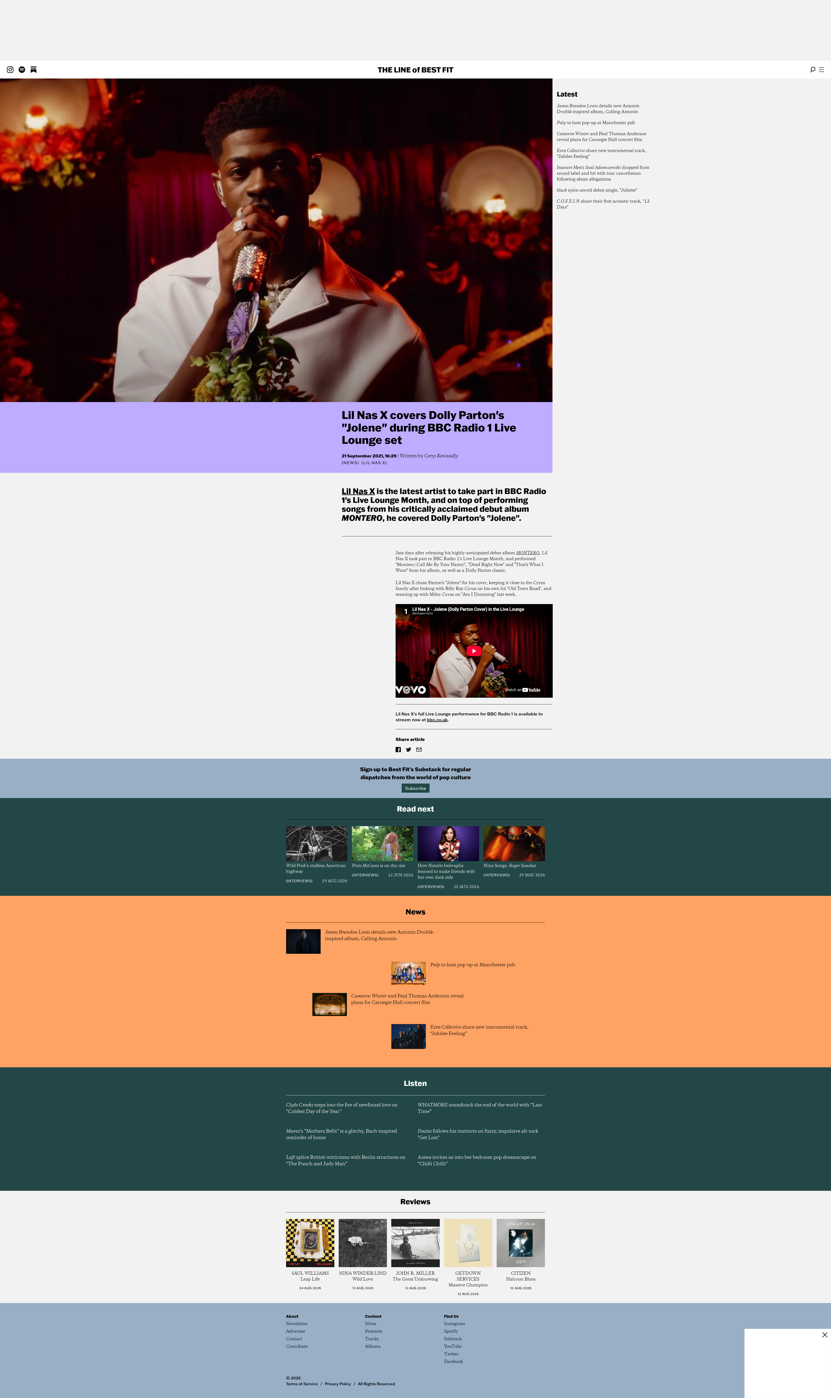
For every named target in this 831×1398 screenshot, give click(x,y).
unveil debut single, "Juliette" (597, 190)
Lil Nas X (358, 491)
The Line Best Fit (415, 69)
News (350, 462)
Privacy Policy (338, 1383)
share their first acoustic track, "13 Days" (603, 204)
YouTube (453, 1347)
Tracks (372, 1339)
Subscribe (415, 788)
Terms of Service (302, 1383)
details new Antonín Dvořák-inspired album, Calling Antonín (598, 109)
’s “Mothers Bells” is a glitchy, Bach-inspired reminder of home (341, 1134)
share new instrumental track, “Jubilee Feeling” (601, 154)
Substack (453, 1339)
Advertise (295, 1331)
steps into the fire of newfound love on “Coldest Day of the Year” (342, 1108)
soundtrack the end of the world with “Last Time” (480, 1108)
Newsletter (297, 1324)
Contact (294, 1339)
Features (373, 1331)
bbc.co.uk (437, 719)
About (292, 1316)
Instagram (454, 1324)
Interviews (299, 881)
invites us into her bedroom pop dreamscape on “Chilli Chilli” (477, 1160)
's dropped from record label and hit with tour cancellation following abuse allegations (603, 173)
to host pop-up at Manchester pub (596, 123)
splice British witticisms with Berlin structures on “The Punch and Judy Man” (345, 1160)
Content (373, 1316)
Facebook (453, 1362)
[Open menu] (821, 69)
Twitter (451, 1354)
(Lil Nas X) (374, 463)
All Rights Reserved (376, 1383)
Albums (373, 1347)
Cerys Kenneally (441, 456)
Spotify (451, 1331)
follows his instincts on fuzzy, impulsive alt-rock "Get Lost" (478, 1134)
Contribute (297, 1347)
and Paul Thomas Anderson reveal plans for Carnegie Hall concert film (601, 137)
